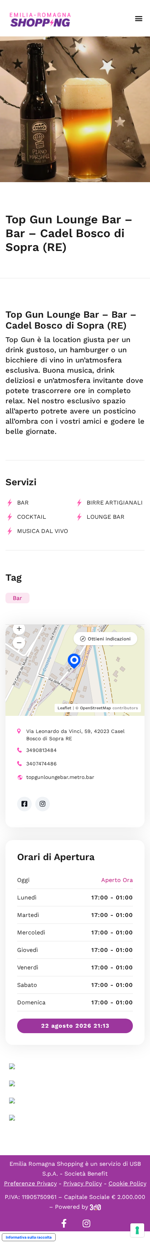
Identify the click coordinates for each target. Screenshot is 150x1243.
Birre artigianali (115, 502)
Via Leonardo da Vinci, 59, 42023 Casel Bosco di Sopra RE (75, 734)
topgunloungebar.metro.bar (60, 777)
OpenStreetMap (95, 708)
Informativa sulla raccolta (29, 1237)
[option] (75, 109)
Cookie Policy (127, 1183)
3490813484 (41, 750)
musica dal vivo (42, 531)
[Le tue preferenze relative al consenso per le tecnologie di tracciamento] (137, 1230)
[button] (139, 18)
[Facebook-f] (63, 1223)
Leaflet (64, 708)
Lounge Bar (106, 516)
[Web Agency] (95, 1206)
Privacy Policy (82, 1183)
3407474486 (41, 763)
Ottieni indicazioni (109, 639)
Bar (23, 502)
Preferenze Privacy (30, 1183)
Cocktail (31, 516)
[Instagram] (86, 1223)
